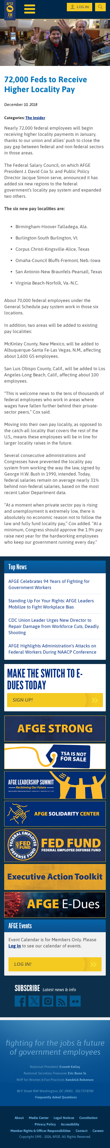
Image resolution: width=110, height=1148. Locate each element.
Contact (81, 1131)
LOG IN (83, 7)
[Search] (100, 7)
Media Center (39, 1118)
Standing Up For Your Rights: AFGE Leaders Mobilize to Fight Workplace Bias (51, 603)
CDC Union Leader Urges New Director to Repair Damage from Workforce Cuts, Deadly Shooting (53, 626)
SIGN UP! (23, 700)
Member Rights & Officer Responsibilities (40, 1131)
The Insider (35, 118)
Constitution (88, 1118)
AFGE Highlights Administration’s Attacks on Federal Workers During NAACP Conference (52, 648)
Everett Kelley (70, 1067)
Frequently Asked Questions (56, 1097)
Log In (14, 945)
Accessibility (70, 1124)
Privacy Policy (45, 1124)
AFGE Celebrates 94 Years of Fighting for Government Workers (49, 584)
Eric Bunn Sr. (77, 1073)
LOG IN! (22, 964)
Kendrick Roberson (80, 1080)
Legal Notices (64, 1118)
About (19, 1118)
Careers (98, 1131)
